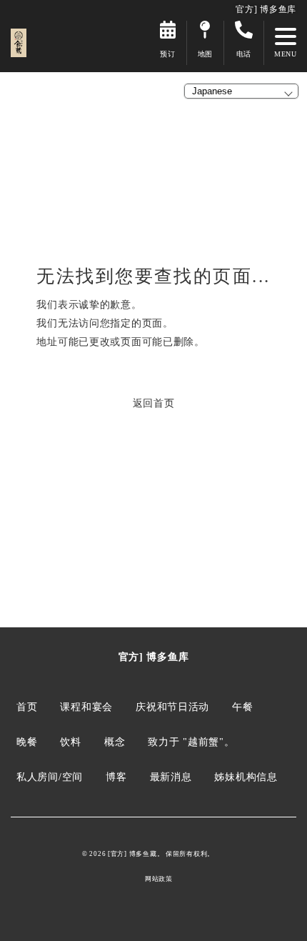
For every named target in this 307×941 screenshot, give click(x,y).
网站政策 (159, 879)
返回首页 (154, 403)
